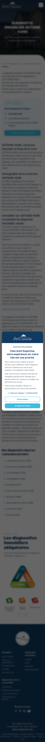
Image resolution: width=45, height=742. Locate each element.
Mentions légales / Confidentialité (23, 393)
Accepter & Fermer (22, 406)
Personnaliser (22, 399)
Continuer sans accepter (22, 346)
